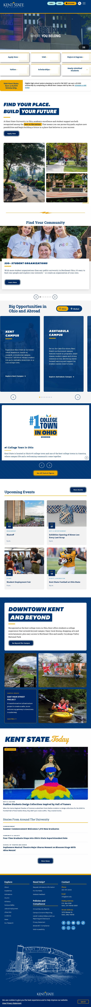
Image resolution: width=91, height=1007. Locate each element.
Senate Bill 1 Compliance (41, 925)
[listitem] (24, 522)
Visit (59, 3)
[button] (40, 296)
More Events (78, 489)
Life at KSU (7, 912)
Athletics (7, 901)
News (6, 919)
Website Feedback (39, 894)
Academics (8, 890)
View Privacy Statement (11, 1003)
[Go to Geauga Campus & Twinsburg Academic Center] (44, 397)
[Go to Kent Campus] (39, 397)
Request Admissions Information (44, 887)
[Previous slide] (36, 297)
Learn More (12, 282)
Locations (7, 915)
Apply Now (11, 133)
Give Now (70, 3)
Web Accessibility (39, 929)
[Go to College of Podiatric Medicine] (51, 397)
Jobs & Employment (11, 908)
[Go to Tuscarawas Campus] (49, 397)
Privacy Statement (39, 922)
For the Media (37, 890)
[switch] (69, 309)
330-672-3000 (67, 889)
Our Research (8, 923)
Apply (51, 3)
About (6, 887)
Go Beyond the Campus (21, 643)
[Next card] (77, 397)
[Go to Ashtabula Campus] (41, 397)
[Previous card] (13, 397)
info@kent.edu (67, 896)
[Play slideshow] (86, 458)
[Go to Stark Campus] (46, 397)
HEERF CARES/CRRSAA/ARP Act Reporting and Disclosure (44, 917)
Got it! (83, 1001)
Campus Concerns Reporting (42, 912)
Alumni (6, 898)
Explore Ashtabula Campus (60, 377)
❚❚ (83, 47)
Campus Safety (9, 905)
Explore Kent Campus (14, 376)
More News (45, 861)
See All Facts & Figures (45, 473)
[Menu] (84, 3)
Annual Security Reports (41, 909)
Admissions (8, 894)
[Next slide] (55, 297)
